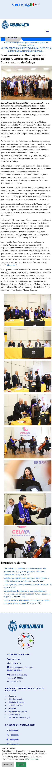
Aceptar (21, 764)
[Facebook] (19, 5)
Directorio (12, 696)
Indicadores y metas (16, 705)
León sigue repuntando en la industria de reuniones (26, 585)
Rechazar (8, 764)
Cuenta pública (14, 715)
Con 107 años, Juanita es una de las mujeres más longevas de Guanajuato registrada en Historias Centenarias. (25, 571)
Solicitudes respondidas (17, 711)
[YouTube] (28, 5)
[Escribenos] (16, 5)
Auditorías (12, 708)
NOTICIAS (12, 38)
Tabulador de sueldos (16, 702)
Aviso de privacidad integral (19, 718)
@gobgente (13, 730)
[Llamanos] (13, 5)
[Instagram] (25, 5)
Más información (31, 759)
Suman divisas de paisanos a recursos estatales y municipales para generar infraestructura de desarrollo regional (27, 594)
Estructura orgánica (15, 699)
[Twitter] (22, 5)
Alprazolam (12, 265)
